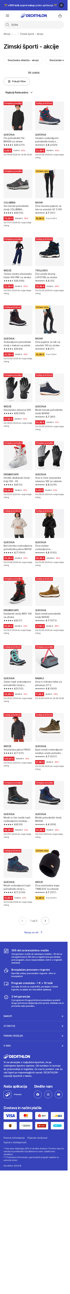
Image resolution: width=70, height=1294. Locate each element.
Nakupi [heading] (8, 1016)
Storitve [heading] (9, 1026)
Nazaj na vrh (31, 932)
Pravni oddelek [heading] (13, 1035)
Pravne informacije (14, 1137)
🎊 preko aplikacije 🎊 (30, 5)
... (15, 33)
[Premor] (61, 5)
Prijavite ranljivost (37, 1137)
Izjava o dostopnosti (15, 1142)
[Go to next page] (45, 921)
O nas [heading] (7, 1045)
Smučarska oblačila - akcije (23, 60)
